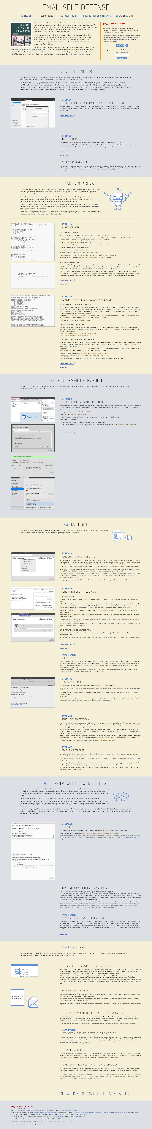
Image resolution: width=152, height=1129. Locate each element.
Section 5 (77, 346)
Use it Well (132, 573)
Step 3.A (110, 754)
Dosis (31, 1116)
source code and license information (63, 1121)
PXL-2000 (74, 1116)
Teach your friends (68, 16)
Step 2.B (100, 417)
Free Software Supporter (122, 52)
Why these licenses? (84, 1114)
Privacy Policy (41, 1110)
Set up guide (47, 16)
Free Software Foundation (29, 1110)
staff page (96, 1076)
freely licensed (50, 77)
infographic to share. (65, 1072)
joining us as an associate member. (68, 1110)
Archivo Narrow (59, 1116)
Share (119, 16)
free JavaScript (39, 1121)
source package (22, 1119)
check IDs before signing (134, 837)
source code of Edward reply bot (124, 1112)
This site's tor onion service (97, 16)
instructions (70, 1041)
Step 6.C (75, 344)
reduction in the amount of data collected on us (26, 50)
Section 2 (119, 142)
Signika (44, 1116)
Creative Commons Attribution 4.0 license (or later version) (44, 1112)
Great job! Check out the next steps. (95, 1093)
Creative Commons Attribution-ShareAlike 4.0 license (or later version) (90, 1112)
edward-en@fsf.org (79, 566)
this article (106, 269)
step (122, 327)
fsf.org (79, 80)
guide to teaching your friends (79, 54)
